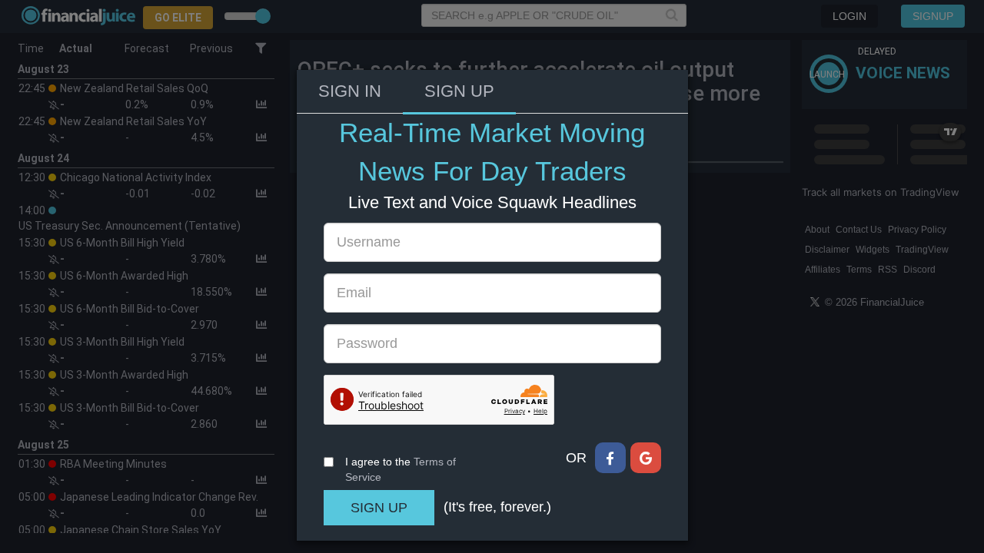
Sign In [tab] (349, 91)
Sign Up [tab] (459, 91)
